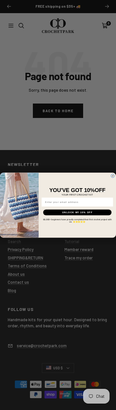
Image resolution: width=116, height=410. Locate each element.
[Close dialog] (112, 176)
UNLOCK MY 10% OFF (77, 212)
